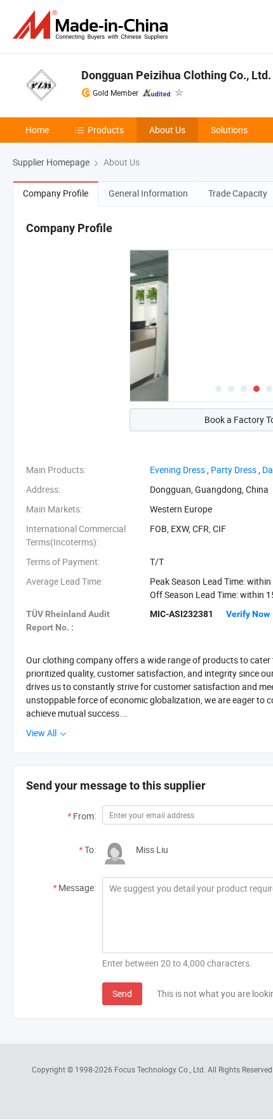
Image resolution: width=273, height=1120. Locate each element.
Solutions (229, 130)
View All (42, 733)
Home (37, 130)
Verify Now (248, 614)
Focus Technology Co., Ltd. (161, 1069)
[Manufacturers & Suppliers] (93, 25)
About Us (167, 130)
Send (122, 993)
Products (106, 130)
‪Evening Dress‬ (177, 470)
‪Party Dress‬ (233, 470)
